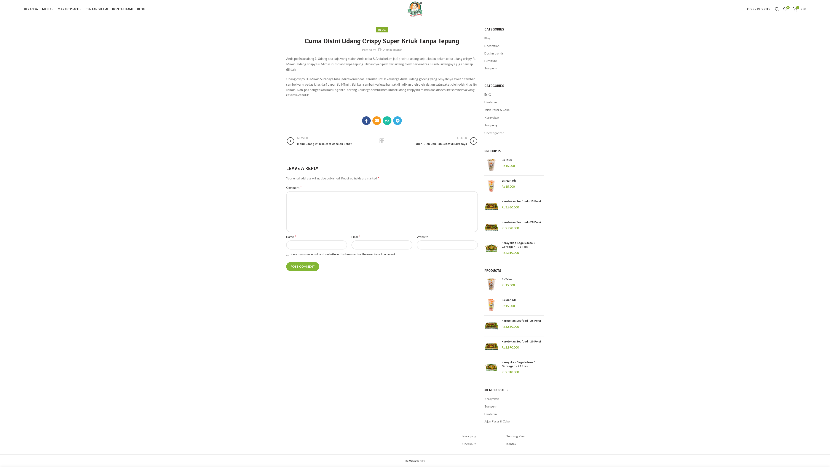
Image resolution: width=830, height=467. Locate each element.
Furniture (490, 60)
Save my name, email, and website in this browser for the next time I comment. (343, 254)
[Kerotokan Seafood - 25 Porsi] (491, 207)
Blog (382, 29)
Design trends (494, 53)
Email (356, 236)
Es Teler (507, 160)
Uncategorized (494, 133)
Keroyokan (491, 117)
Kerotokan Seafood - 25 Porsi (521, 201)
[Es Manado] (491, 186)
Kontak (511, 444)
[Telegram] (397, 120)
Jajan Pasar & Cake (497, 110)
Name (291, 236)
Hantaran (490, 102)
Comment (294, 187)
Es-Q (487, 94)
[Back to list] (382, 141)
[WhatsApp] (387, 120)
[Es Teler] (491, 165)
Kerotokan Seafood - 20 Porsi (521, 222)
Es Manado (509, 180)
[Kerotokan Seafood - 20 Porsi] (491, 227)
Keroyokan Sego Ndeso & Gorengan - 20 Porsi (519, 245)
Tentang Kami (515, 436)
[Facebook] (366, 120)
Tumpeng (490, 68)
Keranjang (469, 436)
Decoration (492, 46)
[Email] (376, 120)
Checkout (469, 444)
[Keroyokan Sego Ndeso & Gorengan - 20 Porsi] (491, 248)
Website (422, 236)
